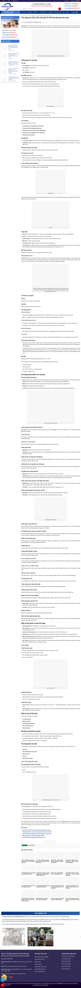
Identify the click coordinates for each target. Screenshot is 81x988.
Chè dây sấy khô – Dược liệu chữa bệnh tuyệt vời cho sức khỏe (37, 832)
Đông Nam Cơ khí (37, 22)
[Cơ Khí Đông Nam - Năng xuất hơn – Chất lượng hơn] (10, 6)
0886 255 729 (22, 973)
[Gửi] (59, 9)
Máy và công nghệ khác (40, 971)
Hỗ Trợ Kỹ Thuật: (9, 37)
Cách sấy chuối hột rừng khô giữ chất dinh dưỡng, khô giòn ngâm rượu (13, 55)
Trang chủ (24, 12)
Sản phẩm (35, 12)
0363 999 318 (8, 973)
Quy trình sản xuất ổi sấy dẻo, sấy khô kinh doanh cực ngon (36, 830)
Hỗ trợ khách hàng (57, 12)
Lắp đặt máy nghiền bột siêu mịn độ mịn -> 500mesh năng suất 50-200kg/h (13, 70)
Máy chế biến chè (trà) (39, 959)
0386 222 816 (15, 973)
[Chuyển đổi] (58, 957)
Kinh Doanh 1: (9, 30)
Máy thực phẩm (38, 964)
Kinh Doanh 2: (9, 32)
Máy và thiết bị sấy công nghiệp (42, 956)
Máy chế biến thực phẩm (40, 969)
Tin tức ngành (50, 12)
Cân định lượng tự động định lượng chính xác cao (34, 837)
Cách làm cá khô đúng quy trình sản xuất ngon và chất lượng (37, 833)
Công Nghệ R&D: (10, 34)
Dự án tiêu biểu (43, 12)
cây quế (42, 374)
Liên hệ (67, 12)
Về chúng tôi (29, 12)
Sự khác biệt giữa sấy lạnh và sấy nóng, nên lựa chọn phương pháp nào (13, 47)
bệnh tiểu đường (31, 377)
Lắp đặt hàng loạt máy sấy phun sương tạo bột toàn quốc (13, 78)
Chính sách (67, 0)
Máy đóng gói (38, 961)
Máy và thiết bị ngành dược (41, 966)
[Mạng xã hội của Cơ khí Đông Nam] (77, 1)
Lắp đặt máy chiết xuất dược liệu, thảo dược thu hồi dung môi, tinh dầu (13, 63)
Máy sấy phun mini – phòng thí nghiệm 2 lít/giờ (33, 835)
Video (63, 12)
